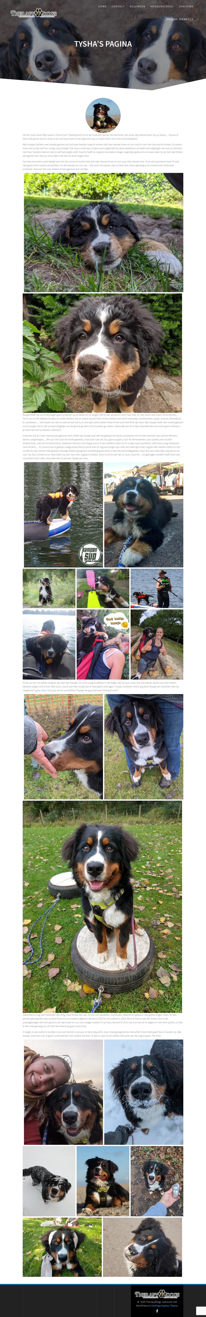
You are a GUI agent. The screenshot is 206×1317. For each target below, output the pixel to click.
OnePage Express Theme (164, 1305)
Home (102, 6)
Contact (118, 6)
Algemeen (137, 6)
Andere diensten (180, 19)
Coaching (186, 6)
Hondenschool (162, 6)
